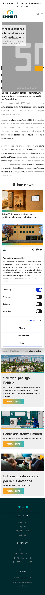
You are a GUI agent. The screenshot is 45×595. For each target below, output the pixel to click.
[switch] (39, 297)
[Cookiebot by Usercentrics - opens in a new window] (32, 249)
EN (21, 7)
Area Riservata (35, 3)
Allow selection (22, 335)
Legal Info (23, 527)
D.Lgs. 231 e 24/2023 (22, 531)
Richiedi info (22, 3)
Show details (32, 321)
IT (18, 7)
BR (27, 7)
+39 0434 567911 (24, 550)
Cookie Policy (22, 535)
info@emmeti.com (24, 554)
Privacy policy (22, 522)
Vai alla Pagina (13, 401)
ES (24, 7)
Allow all (22, 328)
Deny (22, 343)
